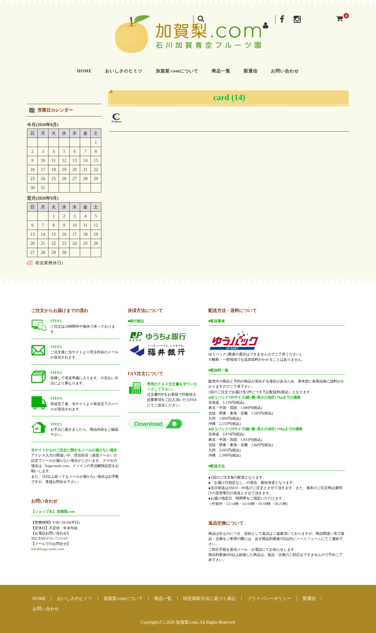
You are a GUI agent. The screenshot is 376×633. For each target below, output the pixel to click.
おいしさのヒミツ (124, 71)
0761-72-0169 (57, 538)
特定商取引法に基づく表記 (209, 598)
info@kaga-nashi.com (47, 549)
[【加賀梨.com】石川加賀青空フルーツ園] (188, 47)
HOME (84, 71)
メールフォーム (308, 539)
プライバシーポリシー (269, 598)
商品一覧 (221, 71)
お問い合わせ (285, 71)
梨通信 (251, 71)
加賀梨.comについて (177, 71)
